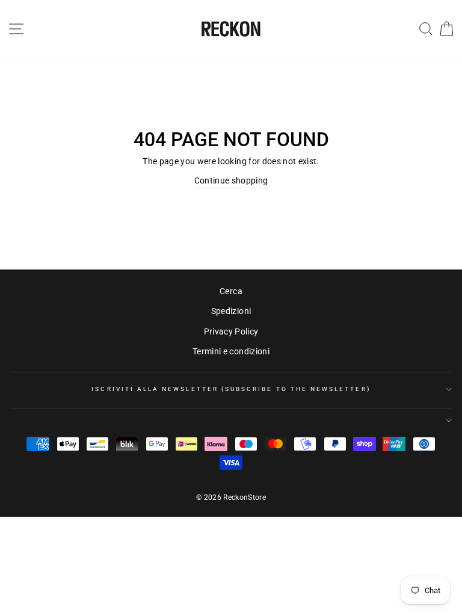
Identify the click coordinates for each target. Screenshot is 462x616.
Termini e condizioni (231, 351)
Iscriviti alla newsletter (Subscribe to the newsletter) (230, 389)
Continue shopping (231, 180)
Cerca (231, 291)
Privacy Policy (231, 331)
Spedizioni (231, 311)
